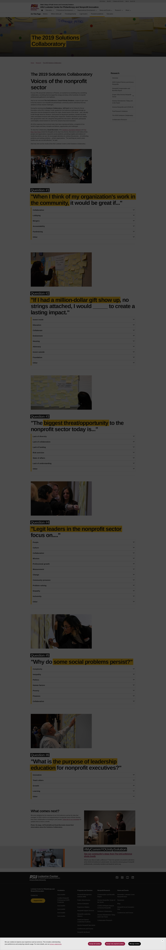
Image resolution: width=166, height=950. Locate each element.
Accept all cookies (94, 943)
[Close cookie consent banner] (162, 940)
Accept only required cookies (115, 943)
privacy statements (55, 944)
